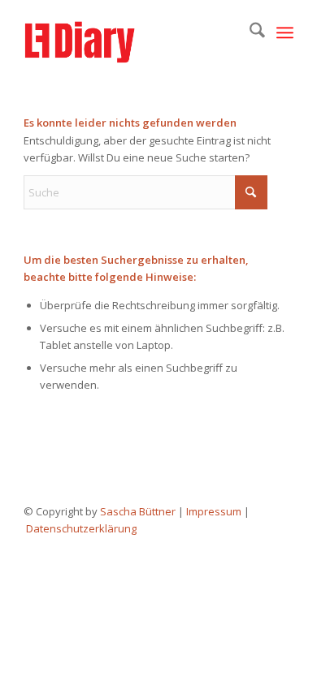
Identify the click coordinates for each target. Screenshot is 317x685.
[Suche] (249, 32)
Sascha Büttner (138, 511)
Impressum (213, 511)
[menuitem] (249, 32)
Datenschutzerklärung (81, 528)
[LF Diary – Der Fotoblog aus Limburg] (131, 32)
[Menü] (284, 32)
